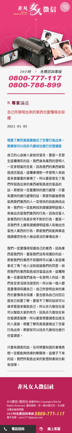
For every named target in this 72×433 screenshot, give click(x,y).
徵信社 (23, 401)
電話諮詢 (18, 429)
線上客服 (54, 429)
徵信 (15, 401)
